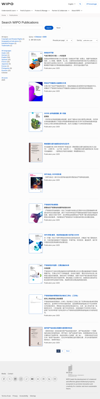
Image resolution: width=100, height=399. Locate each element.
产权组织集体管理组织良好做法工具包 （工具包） (61, 295)
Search (49, 28)
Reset (58, 28)
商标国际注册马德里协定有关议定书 (56, 144)
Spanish (4, 59)
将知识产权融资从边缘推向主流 (55, 83)
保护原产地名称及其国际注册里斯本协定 (58, 328)
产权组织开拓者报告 (51, 204)
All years (5, 78)
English (4, 57)
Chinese (38, 37)
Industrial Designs (8, 43)
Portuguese (6, 68)
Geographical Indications (10, 41)
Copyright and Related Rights (12, 39)
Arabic (4, 53)
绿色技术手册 (49, 53)
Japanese (5, 64)
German (4, 55)
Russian (4, 70)
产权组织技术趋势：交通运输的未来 (56, 265)
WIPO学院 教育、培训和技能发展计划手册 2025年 (61, 235)
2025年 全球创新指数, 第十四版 (55, 113)
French (4, 62)
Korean (4, 66)
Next (67, 351)
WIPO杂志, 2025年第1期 (52, 174)
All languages (6, 51)
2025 (44, 37)
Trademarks (6, 45)
